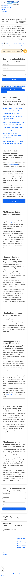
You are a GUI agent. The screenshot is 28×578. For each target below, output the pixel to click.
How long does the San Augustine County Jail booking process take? (12, 136)
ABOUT (3, 13)
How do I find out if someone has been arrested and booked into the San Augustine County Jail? (13, 111)
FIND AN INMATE (5, 10)
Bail (24, 86)
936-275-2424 (10, 168)
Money (21, 86)
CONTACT (3, 16)
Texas (7, 43)
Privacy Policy (17, 574)
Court (8, 90)
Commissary (4, 90)
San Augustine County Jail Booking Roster (14, 201)
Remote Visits (18, 88)
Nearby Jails (4, 92)
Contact (5, 554)
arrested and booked (12, 164)
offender (10, 223)
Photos (12, 90)
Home (2, 43)
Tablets (13, 88)
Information (8, 86)
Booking (3, 86)
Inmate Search (4, 88)
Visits (12, 86)
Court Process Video (19, 90)
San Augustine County (16, 43)
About (4, 553)
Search (14, 79)
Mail (15, 86)
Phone (18, 86)
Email (9, 88)
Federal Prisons (21, 545)
